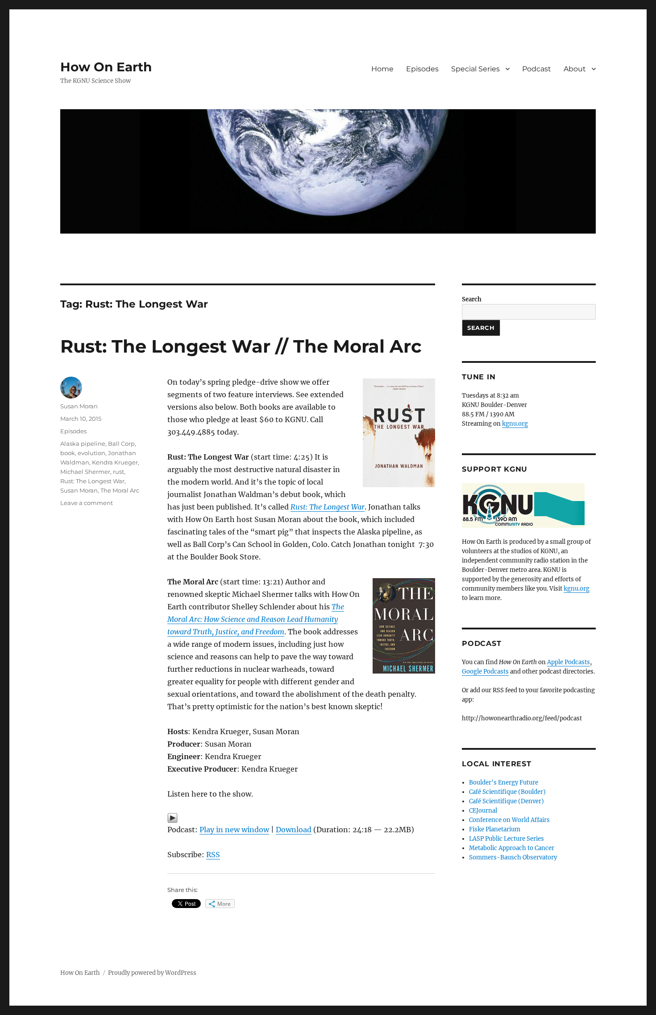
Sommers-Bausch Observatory (513, 857)
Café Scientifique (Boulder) (507, 792)
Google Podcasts (485, 671)
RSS (213, 854)
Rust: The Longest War (92, 481)
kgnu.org (515, 423)
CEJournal (483, 810)
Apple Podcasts (568, 662)
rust (118, 471)
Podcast (536, 69)
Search (472, 299)
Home (382, 69)
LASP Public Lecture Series (506, 838)
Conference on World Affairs (509, 820)
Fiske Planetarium (494, 829)
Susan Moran (79, 406)
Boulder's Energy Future (503, 782)
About (575, 69)
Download (293, 829)
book (67, 452)
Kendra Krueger (115, 462)
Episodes (422, 69)
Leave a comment (86, 502)
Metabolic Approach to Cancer (511, 848)
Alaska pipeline (82, 443)
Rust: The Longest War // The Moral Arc (241, 346)
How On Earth (106, 66)
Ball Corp (121, 443)
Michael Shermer (85, 471)
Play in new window (234, 829)
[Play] (301, 818)
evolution (91, 452)
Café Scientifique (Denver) (506, 801)
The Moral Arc (119, 490)
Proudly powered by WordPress (152, 973)
